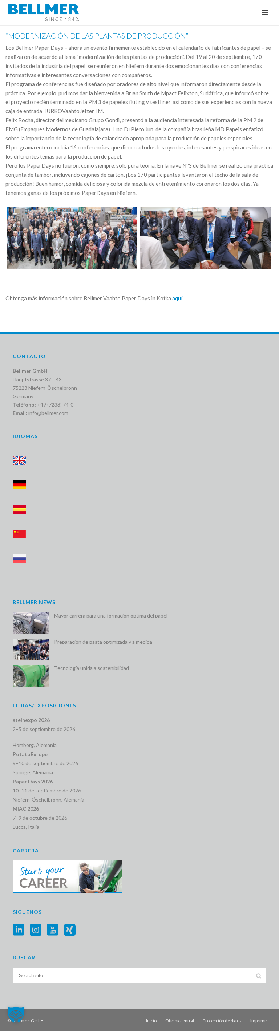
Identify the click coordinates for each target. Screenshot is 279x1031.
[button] (16, 1015)
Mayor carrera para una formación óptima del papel (110, 615)
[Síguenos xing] (70, 930)
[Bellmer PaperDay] (72, 238)
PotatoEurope (30, 754)
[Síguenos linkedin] (18, 930)
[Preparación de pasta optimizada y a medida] (31, 649)
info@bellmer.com (48, 413)
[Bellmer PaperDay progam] (205, 238)
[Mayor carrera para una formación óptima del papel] (31, 623)
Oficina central (179, 1020)
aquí (177, 298)
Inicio (151, 1020)
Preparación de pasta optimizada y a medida (103, 642)
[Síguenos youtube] (52, 930)
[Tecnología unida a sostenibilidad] (31, 676)
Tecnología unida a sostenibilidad (91, 668)
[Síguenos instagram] (35, 930)
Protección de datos (222, 1020)
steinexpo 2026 (31, 720)
